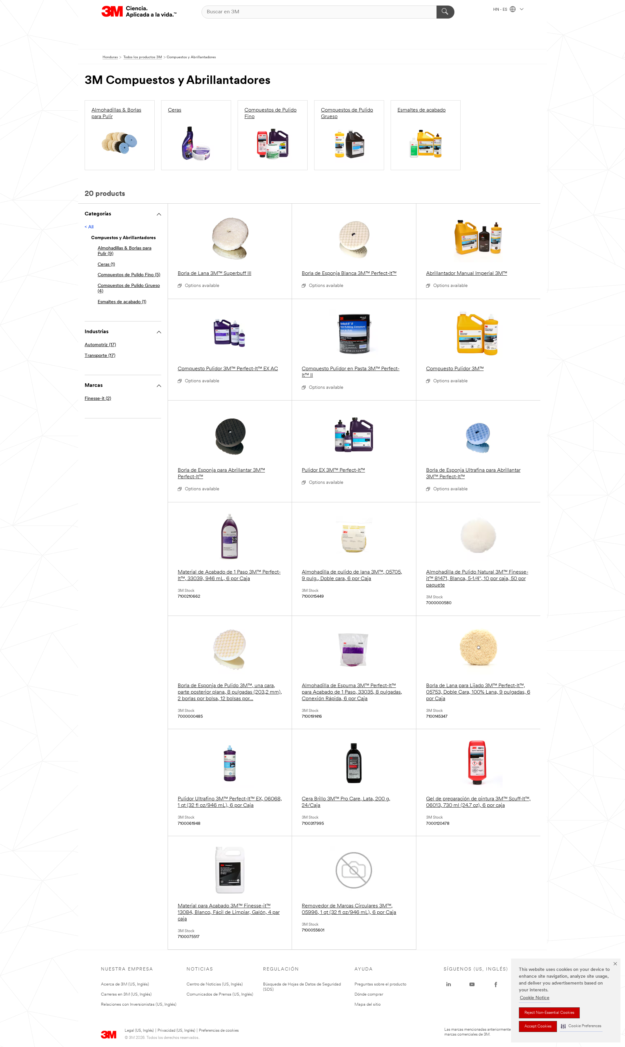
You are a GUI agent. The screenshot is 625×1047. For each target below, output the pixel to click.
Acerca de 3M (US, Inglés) (125, 984)
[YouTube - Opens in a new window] (472, 984)
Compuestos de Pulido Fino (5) (129, 275)
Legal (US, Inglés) (139, 1031)
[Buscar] (445, 12)
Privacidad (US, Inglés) (176, 1031)
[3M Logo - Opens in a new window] (139, 12)
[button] (581, 1026)
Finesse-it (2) (98, 398)
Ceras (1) (106, 264)
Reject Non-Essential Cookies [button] (549, 1013)
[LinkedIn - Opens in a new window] (448, 984)
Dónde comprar (368, 994)
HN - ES (500, 10)
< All (89, 227)
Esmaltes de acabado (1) (122, 302)
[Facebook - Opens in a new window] (496, 984)
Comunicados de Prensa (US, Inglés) (220, 994)
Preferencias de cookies (219, 1031)
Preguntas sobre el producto (380, 984)
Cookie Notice (534, 998)
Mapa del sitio (367, 1004)
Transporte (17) (100, 355)
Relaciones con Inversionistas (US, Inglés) (138, 1004)
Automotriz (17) (100, 345)
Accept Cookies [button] (537, 1026)
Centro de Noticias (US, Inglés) (215, 984)
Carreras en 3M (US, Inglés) (126, 994)
